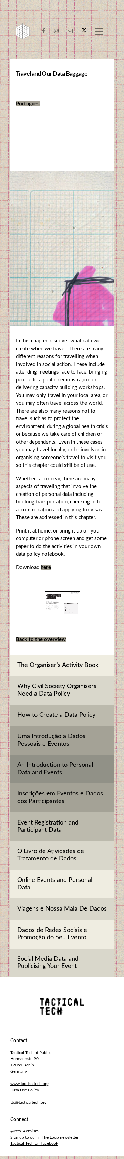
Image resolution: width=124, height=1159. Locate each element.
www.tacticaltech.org (29, 1084)
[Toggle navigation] (99, 31)
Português (28, 103)
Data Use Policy (24, 1090)
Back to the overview (41, 639)
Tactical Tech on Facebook (34, 1143)
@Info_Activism (24, 1131)
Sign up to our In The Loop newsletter (44, 1137)
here (46, 567)
